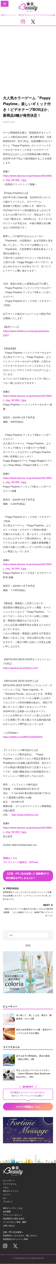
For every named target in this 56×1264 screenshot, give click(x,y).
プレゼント (8, 1201)
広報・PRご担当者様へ (13, 1232)
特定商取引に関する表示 (13, 1218)
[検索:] (28, 935)
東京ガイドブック (11, 1190)
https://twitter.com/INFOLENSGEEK (23, 737)
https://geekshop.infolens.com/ (20, 668)
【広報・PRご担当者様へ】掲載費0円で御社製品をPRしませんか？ (27, 876)
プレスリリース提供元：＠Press (20, 862)
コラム (6, 1187)
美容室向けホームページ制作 (15, 1239)
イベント (7, 1194)
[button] (5, 4)
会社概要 (7, 1211)
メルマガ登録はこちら (28, 1106)
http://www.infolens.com (25, 814)
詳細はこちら (10, 858)
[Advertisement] (28, 55)
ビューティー (9, 1180)
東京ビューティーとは (12, 1208)
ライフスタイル (10, 1183)
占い (5, 1198)
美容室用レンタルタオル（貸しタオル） (20, 1235)
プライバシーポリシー (12, 1214)
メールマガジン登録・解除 (14, 1222)
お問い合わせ (9, 1225)
